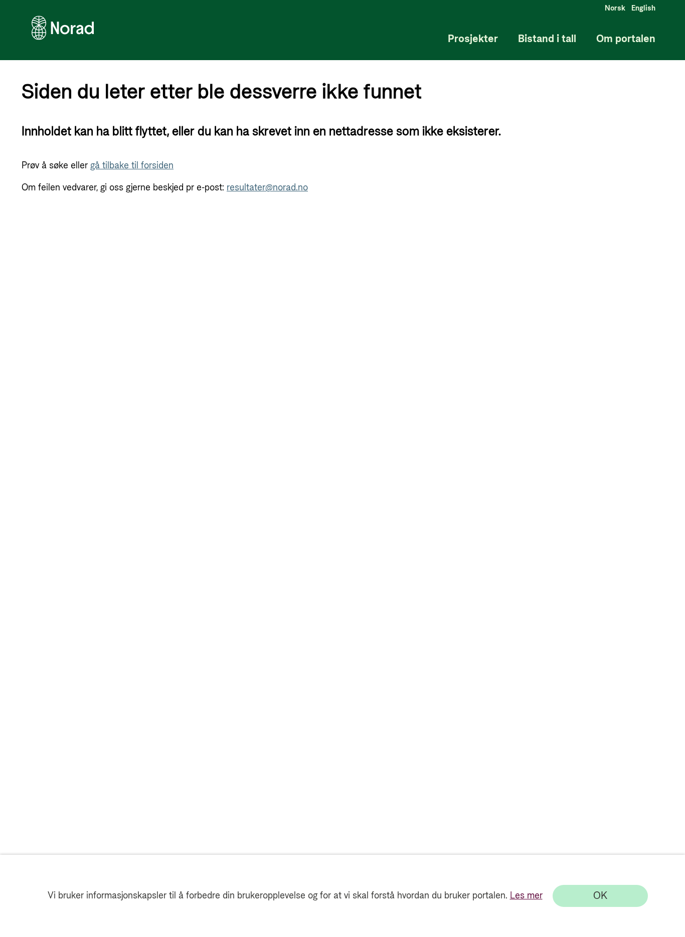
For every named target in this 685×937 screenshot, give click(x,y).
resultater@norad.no (267, 187)
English (643, 8)
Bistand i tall (547, 39)
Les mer (526, 895)
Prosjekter (473, 39)
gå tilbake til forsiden (132, 165)
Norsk (615, 8)
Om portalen (625, 39)
